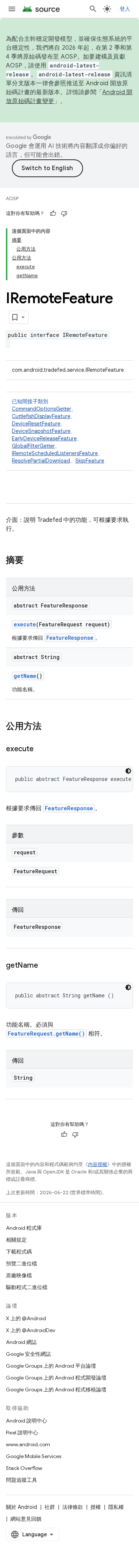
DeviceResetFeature (36, 423)
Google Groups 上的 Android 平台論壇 (51, 1365)
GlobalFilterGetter (33, 446)
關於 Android (21, 1507)
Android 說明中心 (26, 1420)
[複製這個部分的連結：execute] (40, 749)
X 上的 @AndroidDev (30, 1330)
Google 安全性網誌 (28, 1354)
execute (25, 624)
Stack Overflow (24, 1468)
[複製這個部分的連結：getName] (45, 965)
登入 (125, 9)
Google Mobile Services (33, 1456)
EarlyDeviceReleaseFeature (44, 438)
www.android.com (28, 1444)
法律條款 (72, 1507)
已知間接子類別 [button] (58, 431)
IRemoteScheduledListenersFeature (55, 453)
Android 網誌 (21, 1342)
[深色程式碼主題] (128, 770)
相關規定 (16, 1239)
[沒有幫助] (64, 213)
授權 (95, 1507)
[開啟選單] (11, 9)
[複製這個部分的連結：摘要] (31, 560)
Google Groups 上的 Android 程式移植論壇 (56, 1389)
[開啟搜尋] (93, 8)
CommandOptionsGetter (41, 408)
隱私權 (116, 1507)
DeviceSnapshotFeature (41, 431)
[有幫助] (53, 213)
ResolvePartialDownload (41, 460)
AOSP (12, 198)
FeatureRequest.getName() (46, 1033)
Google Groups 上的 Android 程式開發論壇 (56, 1377)
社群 (49, 1507)
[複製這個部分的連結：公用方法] (49, 726)
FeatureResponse (69, 637)
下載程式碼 (19, 1251)
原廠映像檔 (19, 1275)
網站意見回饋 (26, 1519)
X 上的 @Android (26, 1318)
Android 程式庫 (24, 1228)
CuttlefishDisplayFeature (41, 416)
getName (25, 675)
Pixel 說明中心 (22, 1432)
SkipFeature (89, 460)
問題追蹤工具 (21, 1480)
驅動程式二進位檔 (26, 1287)
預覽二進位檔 (21, 1263)
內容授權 (97, 1164)
